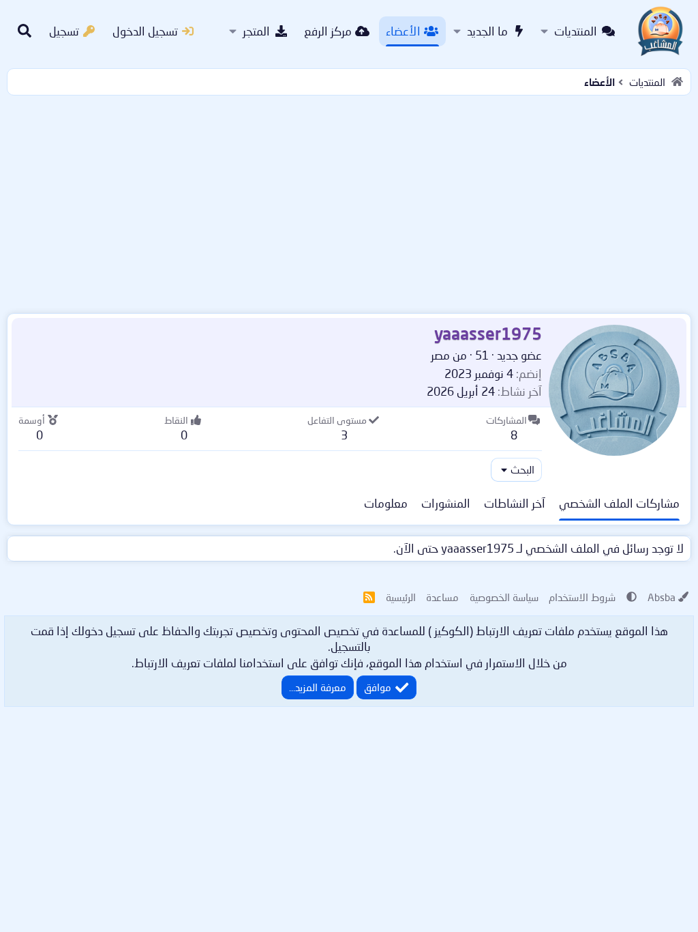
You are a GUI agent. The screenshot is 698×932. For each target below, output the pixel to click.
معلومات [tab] (386, 503)
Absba (661, 597)
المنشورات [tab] (445, 503)
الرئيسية (401, 597)
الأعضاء (403, 31)
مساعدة (442, 597)
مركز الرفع (328, 31)
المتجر (256, 31)
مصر (440, 355)
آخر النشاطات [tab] (514, 503)
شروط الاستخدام (582, 597)
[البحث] (24, 31)
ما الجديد (487, 31)
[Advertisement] (349, 201)
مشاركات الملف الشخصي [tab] (619, 503)
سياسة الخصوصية (504, 597)
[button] (544, 31)
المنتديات (575, 31)
